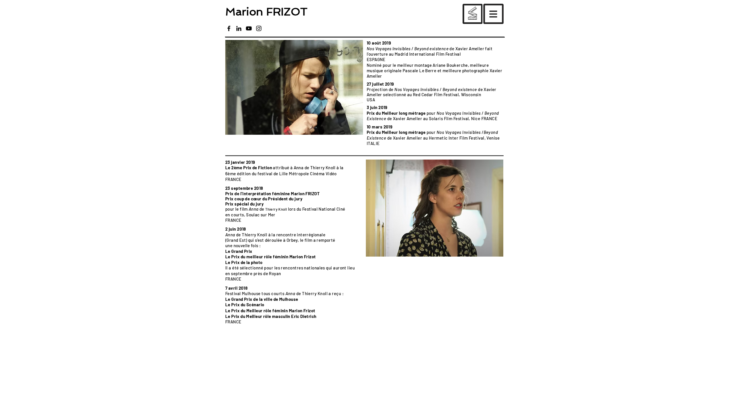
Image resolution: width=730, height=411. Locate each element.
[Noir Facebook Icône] (228, 28)
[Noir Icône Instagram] (258, 28)
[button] (472, 14)
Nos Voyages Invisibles (389, 48)
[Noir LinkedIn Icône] (238, 28)
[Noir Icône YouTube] (248, 28)
